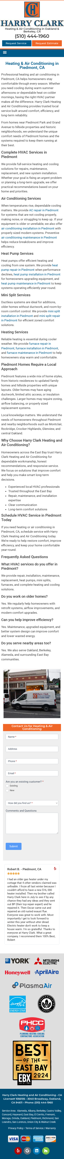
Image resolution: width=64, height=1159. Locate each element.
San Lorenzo (19, 1122)
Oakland (25, 1118)
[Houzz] (46, 1151)
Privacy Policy (15, 1128)
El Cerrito (39, 1114)
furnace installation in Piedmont (37, 348)
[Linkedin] (36, 1151)
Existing (13, 785)
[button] (5, 52)
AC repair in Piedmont (43, 210)
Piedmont (36, 1118)
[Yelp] (18, 1151)
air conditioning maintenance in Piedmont (29, 237)
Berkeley (41, 1110)
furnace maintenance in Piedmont (29, 353)
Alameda (22, 1110)
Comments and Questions (21, 810)
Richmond (48, 1118)
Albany (31, 1110)
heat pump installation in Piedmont (37, 274)
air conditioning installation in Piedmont (27, 228)
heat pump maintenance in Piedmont (25, 283)
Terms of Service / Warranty (40, 1128)
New (11, 790)
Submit (13, 846)
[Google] (27, 1151)
